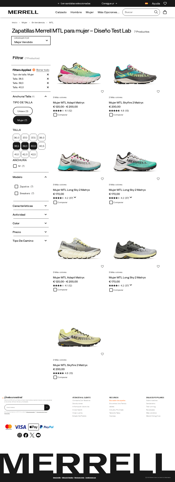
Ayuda (156, 3)
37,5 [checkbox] (33, 137)
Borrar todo (42, 69)
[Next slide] (116, 3)
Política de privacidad (30, 411)
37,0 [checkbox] (25, 137)
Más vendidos (151, 413)
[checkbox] (16, 146)
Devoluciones (77, 403)
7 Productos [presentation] (141, 31)
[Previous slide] (58, 3)
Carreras (112, 416)
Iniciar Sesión (77, 410)
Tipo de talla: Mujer (23, 74)
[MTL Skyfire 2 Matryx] (135, 68)
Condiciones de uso (90, 477)
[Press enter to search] (156, 12)
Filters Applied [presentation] (24, 69)
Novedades (150, 410)
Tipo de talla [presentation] (23, 102)
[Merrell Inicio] (23, 12)
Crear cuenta (77, 413)
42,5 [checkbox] (33, 154)
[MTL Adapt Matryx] (79, 68)
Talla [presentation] (17, 129)
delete (111, 407)
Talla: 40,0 (18, 87)
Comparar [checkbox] (62, 115)
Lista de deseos (102, 91)
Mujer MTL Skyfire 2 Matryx (126, 102)
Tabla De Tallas (114, 413)
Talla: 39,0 (18, 83)
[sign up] (47, 407)
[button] (31, 96)
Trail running (151, 407)
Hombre (76, 12)
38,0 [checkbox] (41, 137)
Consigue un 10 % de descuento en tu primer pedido (87, 3)
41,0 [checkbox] (16, 154)
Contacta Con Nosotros (81, 400)
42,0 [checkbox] (24, 154)
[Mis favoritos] (165, 3)
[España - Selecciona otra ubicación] (146, 4)
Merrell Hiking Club (153, 416)
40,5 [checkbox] (41, 146)
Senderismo (150, 403)
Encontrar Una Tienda (117, 403)
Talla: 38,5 (18, 78)
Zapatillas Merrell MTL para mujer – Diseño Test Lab (71, 30)
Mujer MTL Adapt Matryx (68, 102)
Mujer (90, 12)
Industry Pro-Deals (116, 410)
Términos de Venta (40, 411)
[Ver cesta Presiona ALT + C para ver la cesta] (165, 12)
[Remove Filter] (47, 74)
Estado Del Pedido (79, 416)
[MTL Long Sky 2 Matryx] (79, 155)
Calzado (60, 12)
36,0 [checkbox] (16, 137)
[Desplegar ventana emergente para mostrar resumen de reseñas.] (75, 198)
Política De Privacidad (67, 477)
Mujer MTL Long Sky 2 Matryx (71, 189)
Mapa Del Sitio (57, 477)
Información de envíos (80, 407)
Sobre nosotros (152, 400)
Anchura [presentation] (20, 160)
